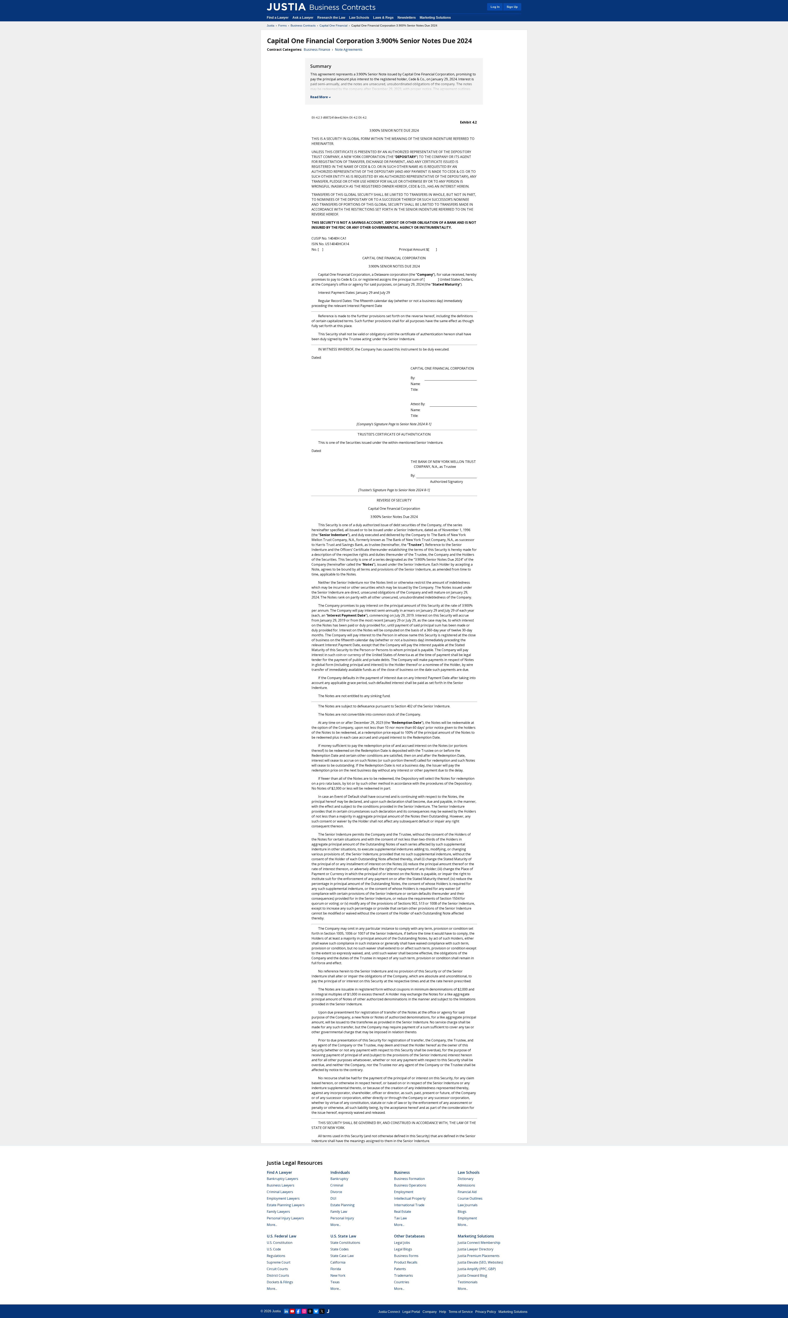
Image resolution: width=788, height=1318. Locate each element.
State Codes (339, 1249)
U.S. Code (274, 1249)
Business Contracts (303, 25)
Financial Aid (467, 1192)
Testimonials (468, 1282)
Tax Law (400, 1218)
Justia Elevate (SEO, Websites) (480, 1262)
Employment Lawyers (283, 1198)
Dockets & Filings (280, 1282)
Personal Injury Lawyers (285, 1218)
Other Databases (409, 1236)
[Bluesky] (316, 1311)
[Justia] (286, 6)
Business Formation (409, 1178)
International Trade (409, 1205)
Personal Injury (342, 1218)
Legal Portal (411, 1311)
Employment (403, 1192)
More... (272, 1224)
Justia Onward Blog (472, 1275)
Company (430, 1311)
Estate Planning (342, 1205)
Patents (400, 1269)
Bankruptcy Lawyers (282, 1178)
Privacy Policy (485, 1311)
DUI (333, 1198)
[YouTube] (292, 1311)
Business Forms (406, 1255)
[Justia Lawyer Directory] (327, 1311)
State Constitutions (345, 1242)
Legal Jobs (402, 1242)
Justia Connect (389, 1311)
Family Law (338, 1211)
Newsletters (406, 17)
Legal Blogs (403, 1249)
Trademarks (403, 1275)
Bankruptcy (339, 1178)
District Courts (278, 1275)
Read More (319, 97)
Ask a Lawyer (303, 17)
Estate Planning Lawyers (286, 1205)
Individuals (340, 1172)
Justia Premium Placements (478, 1255)
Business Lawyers (280, 1185)
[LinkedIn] (286, 1311)
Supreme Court (278, 1262)
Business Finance (317, 49)
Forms (282, 25)
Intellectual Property (410, 1198)
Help (442, 1311)
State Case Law (342, 1255)
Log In (495, 6)
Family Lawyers (278, 1211)
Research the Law (331, 17)
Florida (335, 1269)
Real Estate (402, 1211)
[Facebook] (298, 1311)
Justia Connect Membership (479, 1242)
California (337, 1262)
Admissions (466, 1185)
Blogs (462, 1211)
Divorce (336, 1192)
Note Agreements (348, 49)
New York (337, 1275)
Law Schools (359, 17)
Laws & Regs (383, 17)
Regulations (276, 1255)
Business (402, 1172)
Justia (270, 25)
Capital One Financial (333, 25)
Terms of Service (461, 1311)
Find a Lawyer (278, 17)
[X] (322, 1311)
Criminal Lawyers (280, 1192)
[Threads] (310, 1311)
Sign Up (512, 6)
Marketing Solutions (435, 17)
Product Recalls (405, 1262)
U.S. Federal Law (281, 1236)
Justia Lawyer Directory (475, 1249)
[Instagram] (304, 1311)
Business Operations (410, 1185)
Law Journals (468, 1205)
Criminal (336, 1185)
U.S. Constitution (279, 1242)
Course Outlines (470, 1198)
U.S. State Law (343, 1236)
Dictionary (465, 1178)
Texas (335, 1282)
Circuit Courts (277, 1269)
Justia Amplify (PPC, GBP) (477, 1269)
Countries (401, 1282)
